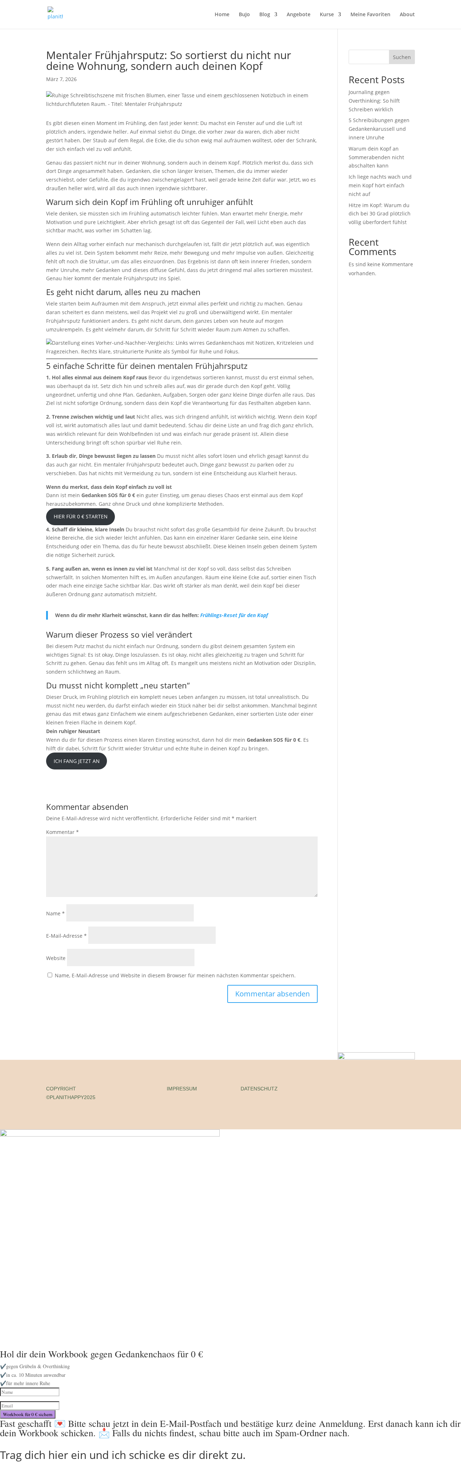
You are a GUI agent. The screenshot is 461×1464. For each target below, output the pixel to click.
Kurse (327, 15)
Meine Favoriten (370, 15)
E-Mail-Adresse (66, 935)
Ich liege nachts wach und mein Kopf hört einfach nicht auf (380, 185)
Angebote (298, 15)
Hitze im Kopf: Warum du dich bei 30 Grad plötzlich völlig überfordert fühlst (380, 214)
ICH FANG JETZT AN (77, 761)
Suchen (402, 57)
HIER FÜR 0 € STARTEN (81, 516)
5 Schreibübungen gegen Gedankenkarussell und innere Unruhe (379, 129)
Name (55, 913)
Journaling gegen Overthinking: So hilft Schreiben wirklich (374, 101)
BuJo (244, 15)
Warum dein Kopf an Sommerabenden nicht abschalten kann (376, 157)
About (407, 15)
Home (222, 15)
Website (56, 958)
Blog (264, 15)
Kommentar (62, 832)
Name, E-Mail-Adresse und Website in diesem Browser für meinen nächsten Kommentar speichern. (175, 975)
